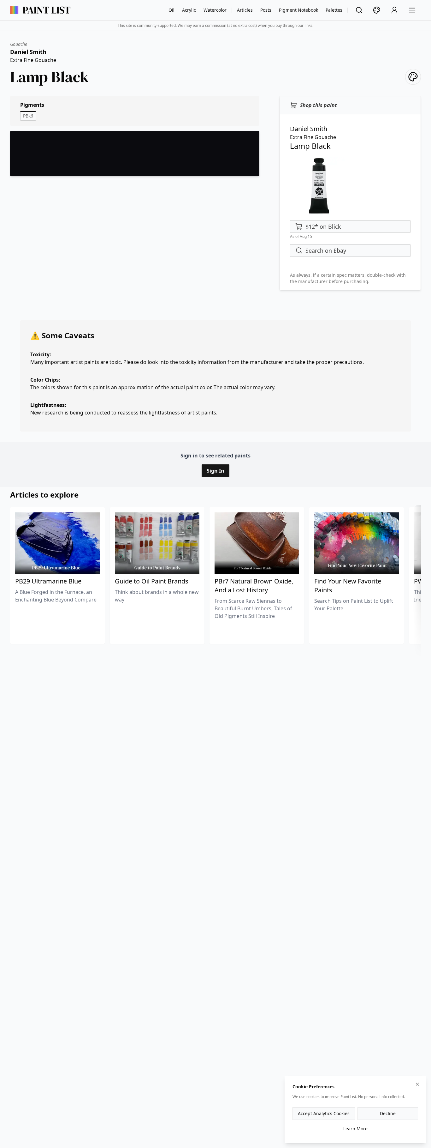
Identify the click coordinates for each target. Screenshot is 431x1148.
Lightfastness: (48, 405)
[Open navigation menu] (412, 10)
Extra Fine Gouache (33, 60)
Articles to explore (44, 494)
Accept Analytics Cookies (324, 1113)
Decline (388, 1113)
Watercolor (215, 10)
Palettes (334, 10)
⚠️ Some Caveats (62, 335)
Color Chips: (45, 379)
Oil (171, 10)
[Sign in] (394, 10)
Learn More (355, 1129)
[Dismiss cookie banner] (417, 1084)
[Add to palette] (413, 77)
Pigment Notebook (298, 10)
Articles (245, 10)
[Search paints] (359, 10)
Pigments (32, 104)
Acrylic (189, 10)
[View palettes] (377, 10)
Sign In (215, 470)
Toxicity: (40, 354)
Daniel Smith (28, 52)
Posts (265, 10)
